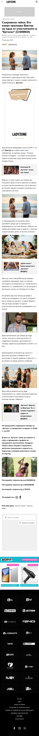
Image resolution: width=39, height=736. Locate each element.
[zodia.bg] (29, 655)
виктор (23, 506)
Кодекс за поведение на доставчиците (19, 710)
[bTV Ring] (29, 622)
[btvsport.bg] (29, 644)
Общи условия (19, 704)
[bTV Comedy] (29, 599)
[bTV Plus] (29, 633)
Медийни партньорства (19, 713)
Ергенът (19, 83)
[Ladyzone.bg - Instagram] (17, 497)
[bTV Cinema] (10, 610)
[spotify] (25, 728)
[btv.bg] (10, 599)
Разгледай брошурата (30, 559)
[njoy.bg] (10, 677)
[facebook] (14, 728)
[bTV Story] (10, 622)
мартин (17, 506)
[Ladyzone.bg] (11, 2)
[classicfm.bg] (29, 677)
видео (4, 508)
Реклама (20, 716)
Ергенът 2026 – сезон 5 (9, 19)
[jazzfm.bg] (10, 688)
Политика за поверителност (19, 707)
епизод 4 (30, 506)
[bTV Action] (29, 610)
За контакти (19, 719)
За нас (19, 699)
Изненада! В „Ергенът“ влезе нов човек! (27, 169)
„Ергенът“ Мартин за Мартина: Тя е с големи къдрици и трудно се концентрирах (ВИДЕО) (27, 412)
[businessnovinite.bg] (10, 655)
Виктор (8, 150)
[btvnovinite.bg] (10, 633)
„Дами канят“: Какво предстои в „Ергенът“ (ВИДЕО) (27, 267)
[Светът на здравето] (10, 666)
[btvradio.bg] (29, 666)
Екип (19, 702)
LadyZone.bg (12, 44)
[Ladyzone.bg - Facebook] (20, 502)
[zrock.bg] (29, 688)
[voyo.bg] (10, 644)
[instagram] (19, 728)
